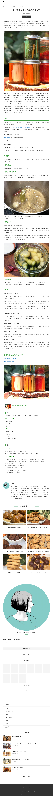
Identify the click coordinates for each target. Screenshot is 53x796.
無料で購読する (26, 649)
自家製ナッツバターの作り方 (19, 752)
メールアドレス (7, 643)
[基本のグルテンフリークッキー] (14, 562)
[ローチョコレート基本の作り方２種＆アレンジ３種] (7, 746)
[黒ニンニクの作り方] (7, 738)
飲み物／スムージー (11, 724)
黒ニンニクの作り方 (9, 361)
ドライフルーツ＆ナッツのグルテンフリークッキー (38, 552)
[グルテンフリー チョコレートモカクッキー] (14, 541)
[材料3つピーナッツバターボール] (14, 517)
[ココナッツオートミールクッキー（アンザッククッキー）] (38, 517)
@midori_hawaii (26, 685)
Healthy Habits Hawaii (32, 794)
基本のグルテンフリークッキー (14, 572)
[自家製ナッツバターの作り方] (7, 753)
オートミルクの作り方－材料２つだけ (21, 759)
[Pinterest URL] (7, 668)
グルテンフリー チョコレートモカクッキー (14, 552)
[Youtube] (29, 787)
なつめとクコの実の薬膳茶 (18, 767)
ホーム (18, 791)
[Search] (49, 2)
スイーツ (8, 714)
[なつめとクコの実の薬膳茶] (7, 769)
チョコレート (9, 717)
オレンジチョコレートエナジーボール (38, 572)
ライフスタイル (8, 704)
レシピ (9, 6)
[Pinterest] (24, 787)
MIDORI (13, 483)
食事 (7, 720)
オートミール (9, 711)
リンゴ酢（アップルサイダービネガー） (21, 127)
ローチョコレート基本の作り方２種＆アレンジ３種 (24, 744)
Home (4, 6)
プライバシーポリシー (26, 791)
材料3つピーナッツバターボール (14, 528)
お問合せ (34, 791)
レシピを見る (26, 16)
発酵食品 (6, 727)
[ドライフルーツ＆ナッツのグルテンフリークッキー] (38, 541)
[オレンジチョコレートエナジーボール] (38, 562)
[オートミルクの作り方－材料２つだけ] (7, 761)
